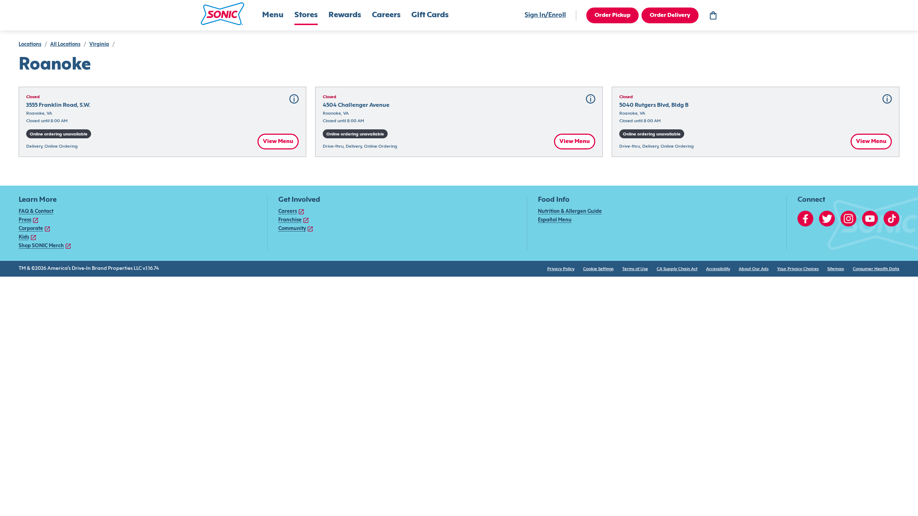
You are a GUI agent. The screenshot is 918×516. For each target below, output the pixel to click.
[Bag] (713, 15)
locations (30, 44)
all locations (65, 44)
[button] (222, 13)
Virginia (99, 44)
